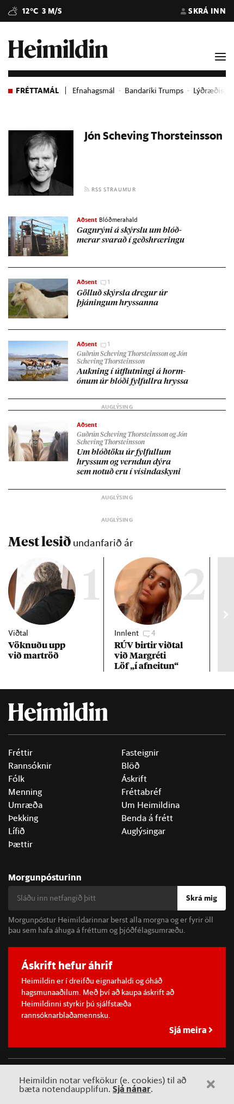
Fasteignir (140, 752)
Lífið (16, 830)
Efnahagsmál (93, 90)
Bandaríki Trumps (154, 90)
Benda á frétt (147, 817)
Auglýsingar (143, 830)
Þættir (20, 843)
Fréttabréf (141, 791)
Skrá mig (201, 898)
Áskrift (134, 778)
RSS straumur (113, 189)
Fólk (16, 778)
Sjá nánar (132, 1088)
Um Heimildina (150, 804)
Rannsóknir (30, 765)
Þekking (23, 817)
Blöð (130, 765)
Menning (25, 791)
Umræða (25, 804)
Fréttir (20, 752)
